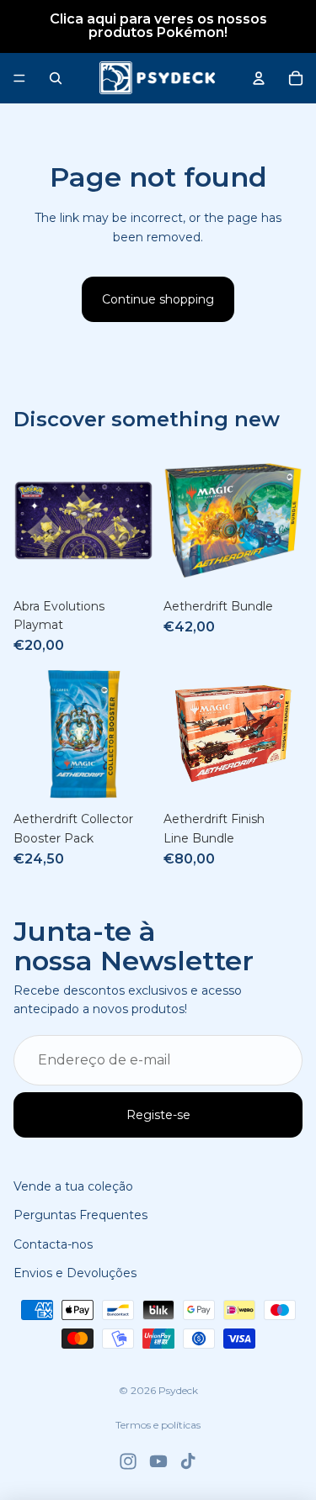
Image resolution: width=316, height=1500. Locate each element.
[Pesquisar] (55, 78)
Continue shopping (158, 299)
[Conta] (258, 78)
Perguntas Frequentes (80, 1215)
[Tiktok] (188, 1461)
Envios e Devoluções (75, 1273)
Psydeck (178, 1390)
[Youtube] (158, 1461)
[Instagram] (128, 1461)
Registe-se (158, 1114)
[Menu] (19, 78)
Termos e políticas (158, 1424)
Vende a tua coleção (73, 1186)
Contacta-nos (53, 1243)
